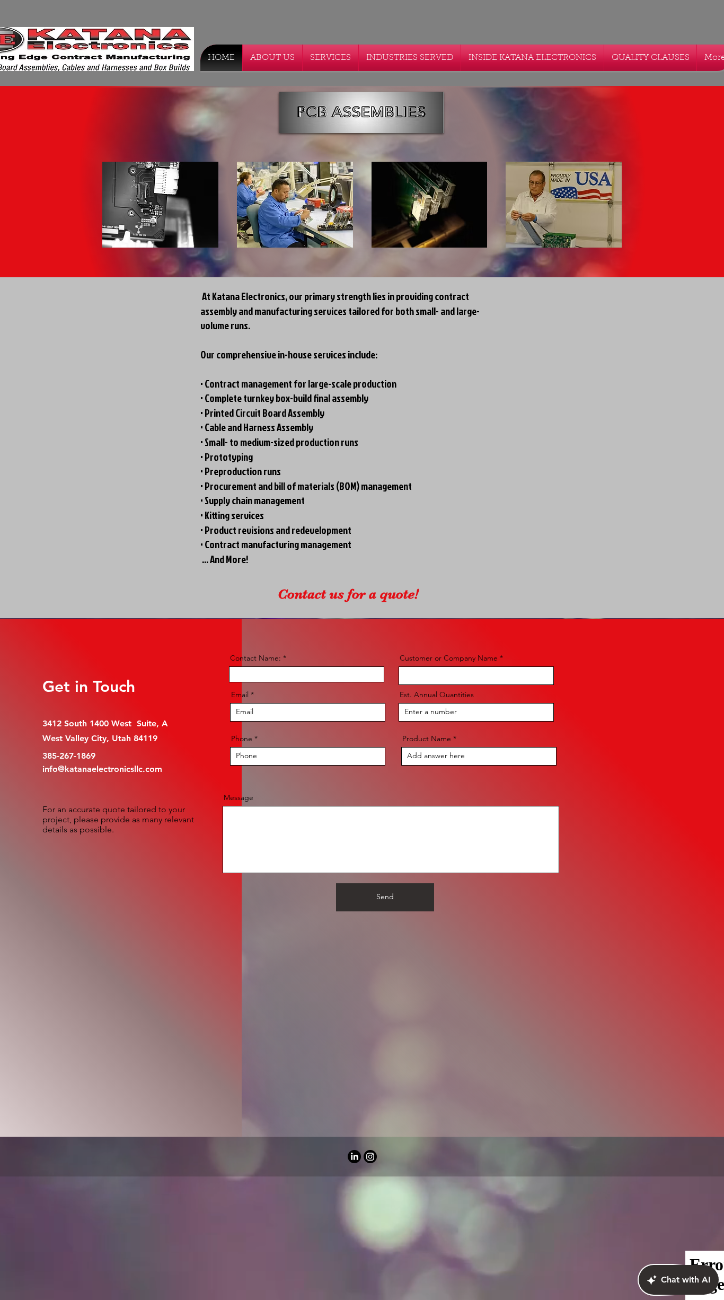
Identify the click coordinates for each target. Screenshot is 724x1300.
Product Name (426, 738)
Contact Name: (255, 658)
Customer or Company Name (449, 658)
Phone (241, 738)
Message (238, 797)
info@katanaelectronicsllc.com (102, 769)
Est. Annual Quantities (437, 694)
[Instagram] (370, 1156)
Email (240, 694)
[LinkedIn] (354, 1156)
